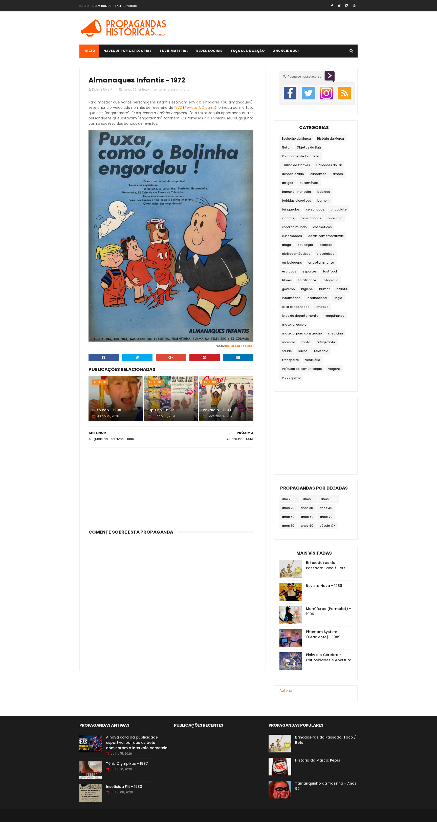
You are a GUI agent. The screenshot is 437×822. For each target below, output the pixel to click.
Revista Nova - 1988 (324, 585)
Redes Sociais (209, 51)
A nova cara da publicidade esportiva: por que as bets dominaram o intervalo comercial (137, 742)
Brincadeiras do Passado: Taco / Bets (325, 565)
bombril (323, 200)
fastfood (330, 271)
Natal (286, 147)
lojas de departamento (300, 315)
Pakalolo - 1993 (217, 410)
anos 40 (325, 508)
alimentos (318, 174)
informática (291, 298)
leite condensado (296, 307)
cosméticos (322, 227)
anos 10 (309, 499)
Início (84, 6)
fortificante (307, 280)
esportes (309, 271)
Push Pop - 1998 (106, 410)
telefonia (321, 351)
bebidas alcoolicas (296, 200)
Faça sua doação (248, 51)
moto (305, 342)
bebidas (323, 191)
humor (324, 289)
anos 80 (288, 525)
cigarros (288, 218)
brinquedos (291, 209)
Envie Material (174, 51)
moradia (288, 342)
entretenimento (150, 89)
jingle (338, 298)
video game (291, 377)
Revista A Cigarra (200, 107)
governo (288, 289)
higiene (307, 289)
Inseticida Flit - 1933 (124, 786)
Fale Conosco (126, 6)
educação (305, 245)
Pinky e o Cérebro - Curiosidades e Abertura (329, 657)
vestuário (312, 360)
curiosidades (292, 236)
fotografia (330, 280)
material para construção (302, 333)
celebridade (315, 209)
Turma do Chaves (296, 165)
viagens (334, 369)
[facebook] (332, 5)
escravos (289, 271)
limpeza (322, 307)
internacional (317, 298)
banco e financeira (296, 191)
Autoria (285, 690)
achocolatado (293, 174)
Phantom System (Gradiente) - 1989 (323, 634)
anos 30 (307, 508)
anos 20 (288, 508)
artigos (287, 183)
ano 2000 (289, 499)
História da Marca (330, 138)
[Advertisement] (265, 28)
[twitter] (339, 5)
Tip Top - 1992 (161, 410)
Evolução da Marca (296, 138)
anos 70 (130, 89)
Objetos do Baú (309, 147)
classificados (311, 218)
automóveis (309, 183)
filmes (287, 280)
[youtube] (354, 5)
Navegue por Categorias (127, 51)
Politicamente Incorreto (300, 156)
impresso (170, 89)
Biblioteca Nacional (239, 346)
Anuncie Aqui (286, 51)
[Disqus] (171, 600)
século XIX (328, 525)
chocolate (339, 209)
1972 (178, 107)
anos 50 (288, 517)
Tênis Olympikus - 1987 (127, 763)
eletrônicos (325, 253)
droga (286, 245)
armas (338, 174)
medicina (335, 333)
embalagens (292, 262)
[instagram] (347, 5)
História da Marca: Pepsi (317, 760)
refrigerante (326, 342)
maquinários (334, 315)
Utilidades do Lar (329, 165)
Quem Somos (102, 6)
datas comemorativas (326, 236)
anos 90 (100, 382)
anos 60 (307, 517)
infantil (185, 89)
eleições (326, 245)
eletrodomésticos (296, 253)
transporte (290, 360)
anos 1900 (329, 499)
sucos (303, 351)
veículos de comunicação (302, 369)
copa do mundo (294, 227)
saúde (287, 351)
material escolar (295, 324)
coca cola (334, 218)
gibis (200, 102)
